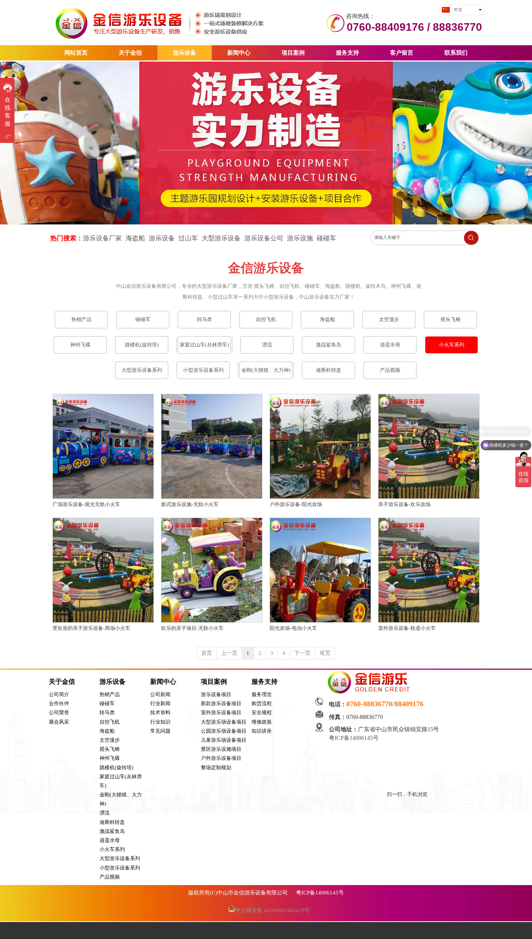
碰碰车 (326, 238)
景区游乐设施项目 (221, 749)
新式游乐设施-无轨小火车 (190, 504)
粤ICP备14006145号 (354, 738)
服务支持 (265, 681)
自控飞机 (110, 722)
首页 (206, 653)
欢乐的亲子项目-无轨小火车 (192, 628)
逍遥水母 (110, 840)
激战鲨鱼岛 (112, 831)
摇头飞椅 (110, 749)
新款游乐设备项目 (221, 703)
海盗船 (107, 731)
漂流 (105, 813)
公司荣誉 (59, 712)
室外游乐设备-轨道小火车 (407, 628)
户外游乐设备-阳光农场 (296, 504)
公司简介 (59, 694)
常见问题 (160, 731)
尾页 (325, 653)
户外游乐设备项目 (221, 758)
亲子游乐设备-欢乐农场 (404, 504)
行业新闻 (160, 703)
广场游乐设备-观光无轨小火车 (86, 504)
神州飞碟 (110, 758)
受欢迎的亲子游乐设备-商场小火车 (91, 628)
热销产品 (110, 694)
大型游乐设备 (221, 238)
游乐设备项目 (216, 694)
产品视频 (110, 877)
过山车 (188, 238)
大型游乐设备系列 (120, 858)
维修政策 (262, 722)
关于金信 (62, 681)
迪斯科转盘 (112, 822)
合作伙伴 (59, 703)
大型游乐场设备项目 (223, 722)
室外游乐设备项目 (221, 712)
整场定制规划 (216, 767)
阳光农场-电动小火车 (293, 628)
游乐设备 (162, 238)
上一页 (229, 653)
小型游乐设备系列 (120, 868)
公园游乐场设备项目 (223, 731)
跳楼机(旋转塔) (117, 767)
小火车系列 (112, 849)
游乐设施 (300, 238)
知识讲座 (262, 731)
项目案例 (214, 681)
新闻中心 (163, 681)
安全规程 (262, 712)
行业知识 (160, 722)
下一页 (302, 653)
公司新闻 (160, 694)
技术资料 (160, 712)
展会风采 (59, 722)
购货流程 (262, 703)
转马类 (107, 712)
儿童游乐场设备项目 (223, 740)
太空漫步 (110, 740)
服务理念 (262, 694)
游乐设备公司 (263, 238)
